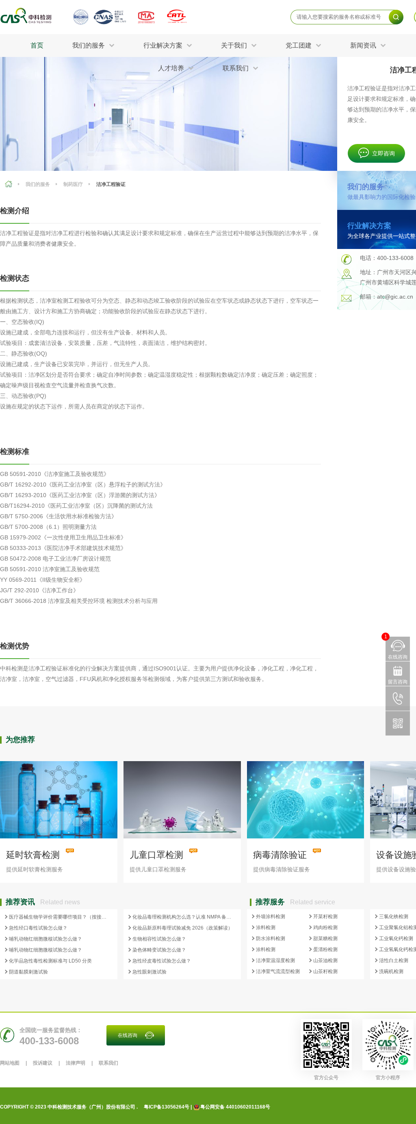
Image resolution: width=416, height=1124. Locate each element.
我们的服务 (38, 184)
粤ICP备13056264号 (166, 1107)
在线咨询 (127, 1035)
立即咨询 (383, 153)
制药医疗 (73, 184)
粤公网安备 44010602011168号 (235, 1107)
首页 (36, 45)
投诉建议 (42, 1063)
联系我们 (108, 1063)
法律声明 (75, 1063)
